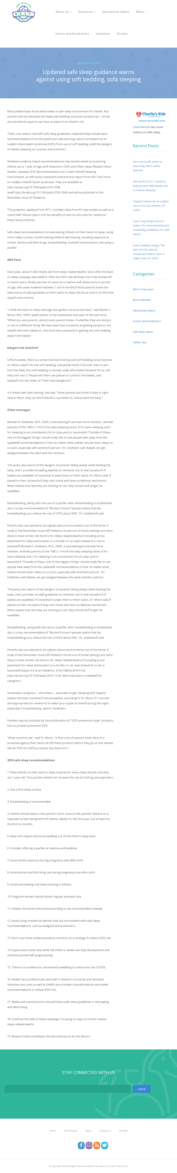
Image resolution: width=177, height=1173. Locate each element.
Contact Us (105, 1130)
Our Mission (70, 1130)
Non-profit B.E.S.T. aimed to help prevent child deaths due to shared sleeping (150, 186)
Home (52, 1130)
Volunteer (103, 34)
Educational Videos (116, 12)
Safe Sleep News (143, 331)
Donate (122, 34)
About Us (63, 12)
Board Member (142, 299)
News (140, 12)
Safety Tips (139, 342)
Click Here (140, 127)
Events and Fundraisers (72, 34)
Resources (86, 12)
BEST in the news (143, 289)
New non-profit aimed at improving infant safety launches (147, 166)
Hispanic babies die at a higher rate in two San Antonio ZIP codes (151, 205)
